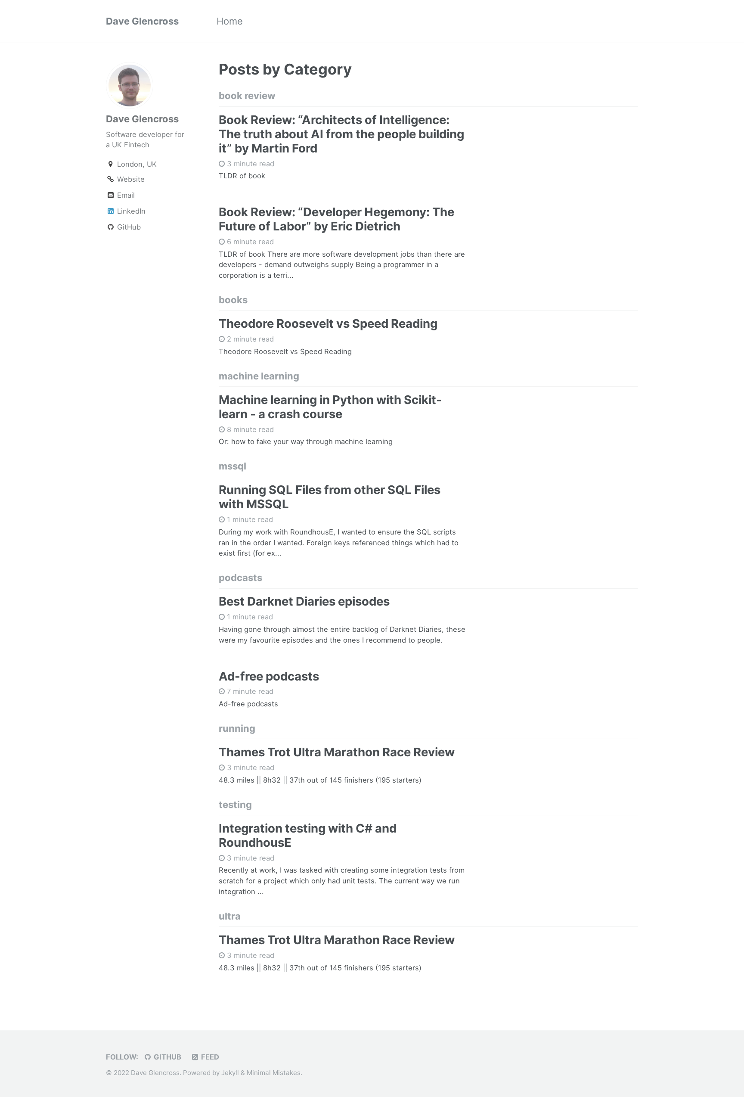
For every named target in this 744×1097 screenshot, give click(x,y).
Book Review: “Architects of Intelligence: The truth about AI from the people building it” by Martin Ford (341, 133)
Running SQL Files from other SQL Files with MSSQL (329, 496)
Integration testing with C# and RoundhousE (308, 835)
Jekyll (230, 1073)
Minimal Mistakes (274, 1073)
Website (130, 179)
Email (125, 195)
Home (230, 21)
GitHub (128, 227)
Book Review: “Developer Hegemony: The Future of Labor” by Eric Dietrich (336, 219)
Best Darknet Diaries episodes (304, 601)
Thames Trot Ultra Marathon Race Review (337, 752)
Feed (209, 1057)
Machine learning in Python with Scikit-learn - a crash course (330, 406)
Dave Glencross (142, 21)
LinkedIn (130, 211)
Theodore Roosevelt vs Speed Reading (328, 323)
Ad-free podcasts (269, 676)
